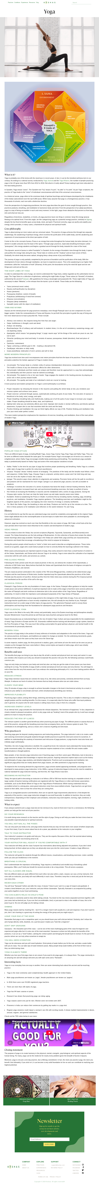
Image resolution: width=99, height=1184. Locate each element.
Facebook (76, 1168)
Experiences (24, 2)
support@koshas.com (58, 1165)
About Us (25, 1168)
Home (24, 1165)
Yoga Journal (48, 180)
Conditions (17, 2)
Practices (10, 2)
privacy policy (55, 1177)
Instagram (77, 1165)
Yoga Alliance (64, 180)
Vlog (37, 2)
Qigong (89, 219)
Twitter (76, 1170)
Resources (32, 2)
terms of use (43, 1177)
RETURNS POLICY (57, 1168)
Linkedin (76, 1173)
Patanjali (25, 279)
